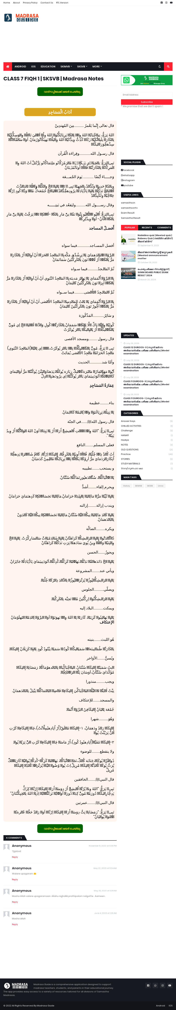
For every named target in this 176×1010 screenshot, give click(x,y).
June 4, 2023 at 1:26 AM (105, 913)
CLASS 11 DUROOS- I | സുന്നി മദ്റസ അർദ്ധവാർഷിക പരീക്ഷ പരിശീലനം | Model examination (146, 401)
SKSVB (150, 485)
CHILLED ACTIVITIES (147, 426)
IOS (171, 1005)
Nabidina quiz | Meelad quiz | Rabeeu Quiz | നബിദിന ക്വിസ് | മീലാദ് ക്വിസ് (155, 238)
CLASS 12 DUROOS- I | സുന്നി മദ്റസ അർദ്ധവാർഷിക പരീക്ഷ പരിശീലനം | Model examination (146, 367)
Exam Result (128, 212)
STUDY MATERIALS (147, 463)
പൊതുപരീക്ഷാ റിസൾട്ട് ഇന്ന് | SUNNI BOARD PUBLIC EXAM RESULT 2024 (153, 272)
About (16, 2)
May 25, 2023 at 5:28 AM (105, 890)
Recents (147, 227)
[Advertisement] (110, 34)
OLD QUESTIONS (147, 449)
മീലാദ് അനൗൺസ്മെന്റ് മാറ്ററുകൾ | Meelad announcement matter (155, 255)
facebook (128, 170)
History (126, 485)
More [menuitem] (96, 66)
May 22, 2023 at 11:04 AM (105, 868)
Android (160, 1005)
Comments (164, 227)
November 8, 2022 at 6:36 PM (103, 845)
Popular (130, 227)
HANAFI (147, 435)
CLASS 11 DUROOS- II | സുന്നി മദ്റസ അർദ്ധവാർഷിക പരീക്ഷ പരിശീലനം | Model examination (146, 384)
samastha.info (129, 207)
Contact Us (47, 2)
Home (6, 2)
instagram (129, 180)
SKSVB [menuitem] (81, 66)
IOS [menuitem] (33, 66)
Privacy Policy (30, 2)
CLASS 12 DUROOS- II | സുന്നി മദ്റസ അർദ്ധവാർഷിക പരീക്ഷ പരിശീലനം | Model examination (146, 350)
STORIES (147, 459)
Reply (15, 857)
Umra (160, 485)
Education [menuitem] (48, 66)
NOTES (147, 444)
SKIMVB (138, 485)
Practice (147, 454)
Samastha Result (130, 218)
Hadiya (147, 440)
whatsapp (129, 175)
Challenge (147, 430)
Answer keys (147, 421)
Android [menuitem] (20, 66)
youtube (128, 185)
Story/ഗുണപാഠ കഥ (147, 468)
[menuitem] (7, 66)
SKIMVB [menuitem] (65, 66)
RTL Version (62, 2)
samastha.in (128, 202)
